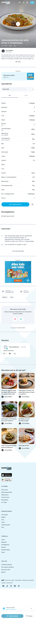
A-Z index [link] (4, 502)
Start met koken (13, 616)
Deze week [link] (4, 489)
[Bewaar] (15, 375)
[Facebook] (3, 586)
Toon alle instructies (18, 251)
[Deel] (23, 2)
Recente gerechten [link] (6, 492)
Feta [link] (2, 527)
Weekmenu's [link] (5, 495)
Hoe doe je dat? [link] (5, 569)
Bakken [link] (3, 517)
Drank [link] (3, 552)
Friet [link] (2, 519)
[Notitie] (19, 2)
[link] (5, 2)
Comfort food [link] (5, 497)
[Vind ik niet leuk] (14, 319)
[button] (4, 297)
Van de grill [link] (4, 514)
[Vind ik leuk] (21, 319)
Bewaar (30, 616)
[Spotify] (19, 586)
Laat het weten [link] (21, 327)
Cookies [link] (3, 583)
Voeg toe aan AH (16, 204)
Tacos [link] (3, 522)
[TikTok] (7, 586)
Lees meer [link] (18, 61)
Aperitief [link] (3, 542)
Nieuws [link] (3, 572)
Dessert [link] (3, 547)
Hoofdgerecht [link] (5, 544)
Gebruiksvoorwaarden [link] (28, 580)
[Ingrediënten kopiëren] (32, 204)
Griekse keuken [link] (5, 525)
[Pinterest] (15, 586)
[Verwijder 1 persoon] (28, 89)
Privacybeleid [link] (18, 580)
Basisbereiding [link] (5, 549)
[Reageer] (10, 353)
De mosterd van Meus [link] (7, 567)
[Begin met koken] (18, 24)
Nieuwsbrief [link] (4, 500)
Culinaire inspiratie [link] (6, 564)
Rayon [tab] (26, 95)
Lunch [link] (3, 539)
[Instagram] (11, 586)
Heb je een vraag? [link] (9, 580)
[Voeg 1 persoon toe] (32, 89)
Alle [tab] (10, 95)
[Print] (27, 2)
